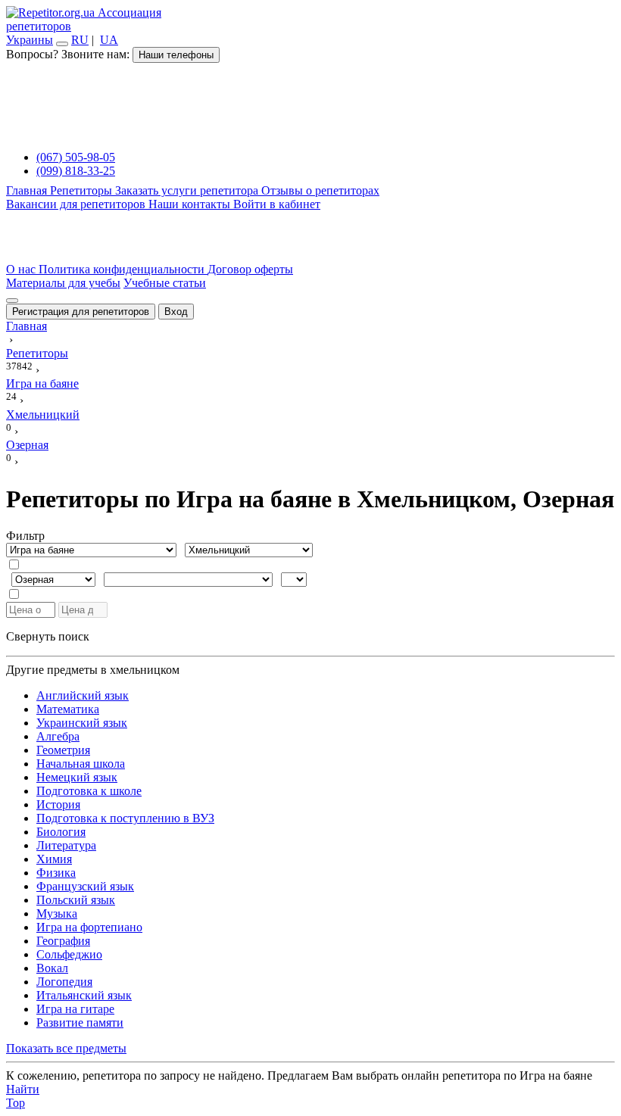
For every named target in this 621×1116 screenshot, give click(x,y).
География (63, 940)
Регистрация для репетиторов (80, 311)
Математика (67, 709)
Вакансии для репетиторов (77, 204)
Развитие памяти (79, 1022)
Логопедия (64, 981)
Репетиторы (82, 190)
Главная (28, 190)
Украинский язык (81, 722)
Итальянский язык (84, 995)
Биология (61, 831)
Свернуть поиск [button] (47, 636)
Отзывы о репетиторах (320, 190)
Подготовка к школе (89, 790)
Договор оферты (250, 269)
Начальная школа (80, 763)
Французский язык (85, 886)
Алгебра (58, 736)
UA (109, 39)
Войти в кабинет (276, 204)
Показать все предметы (66, 1048)
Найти (22, 1089)
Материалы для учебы (63, 282)
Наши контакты (190, 204)
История (58, 804)
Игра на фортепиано (89, 927)
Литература (66, 845)
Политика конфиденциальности (123, 269)
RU (80, 39)
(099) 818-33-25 (75, 170)
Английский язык (82, 695)
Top (15, 1102)
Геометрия (63, 749)
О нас (22, 269)
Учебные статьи (164, 282)
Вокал (52, 968)
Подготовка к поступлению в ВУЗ (125, 818)
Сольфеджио (69, 954)
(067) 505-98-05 (75, 157)
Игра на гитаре (75, 1008)
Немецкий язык (76, 777)
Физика (56, 872)
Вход (176, 311)
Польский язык (75, 899)
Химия (54, 859)
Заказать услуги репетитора (188, 190)
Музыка (56, 913)
